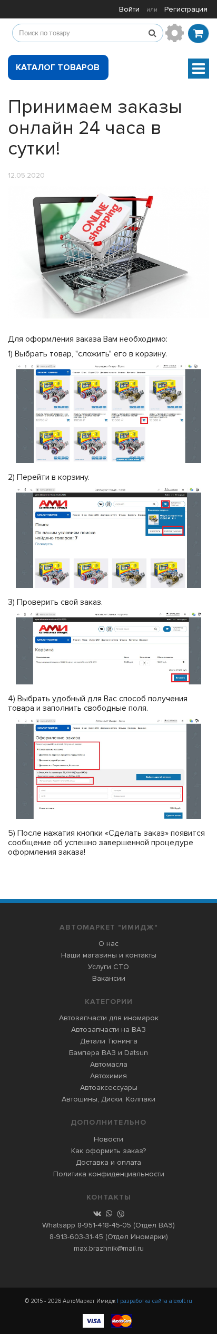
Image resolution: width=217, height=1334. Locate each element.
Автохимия (108, 1075)
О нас (108, 943)
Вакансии (108, 978)
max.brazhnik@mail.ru (109, 1248)
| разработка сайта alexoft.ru (154, 1301)
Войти (129, 9)
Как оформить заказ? (108, 1150)
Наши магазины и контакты (108, 955)
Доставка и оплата (108, 1162)
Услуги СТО (108, 966)
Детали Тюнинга (108, 1041)
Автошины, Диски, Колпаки (108, 1099)
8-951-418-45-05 (104, 1225)
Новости (108, 1139)
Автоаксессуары (108, 1087)
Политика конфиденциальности (108, 1173)
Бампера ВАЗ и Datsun (108, 1052)
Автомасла (108, 1064)
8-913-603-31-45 (76, 1236)
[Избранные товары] (174, 33)
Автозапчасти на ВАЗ (108, 1029)
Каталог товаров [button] (58, 67)
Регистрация (186, 9)
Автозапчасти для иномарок (109, 1017)
